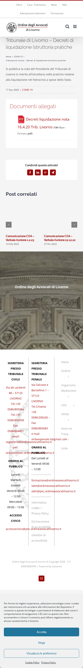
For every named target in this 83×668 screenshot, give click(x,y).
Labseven (57, 566)
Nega (41, 642)
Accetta (41, 632)
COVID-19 (27, 89)
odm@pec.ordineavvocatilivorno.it (53, 491)
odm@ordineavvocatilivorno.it (50, 486)
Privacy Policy (48, 662)
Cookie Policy (32, 662)
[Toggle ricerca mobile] (67, 26)
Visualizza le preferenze (41, 653)
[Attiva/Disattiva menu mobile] (75, 26)
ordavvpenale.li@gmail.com (49, 439)
